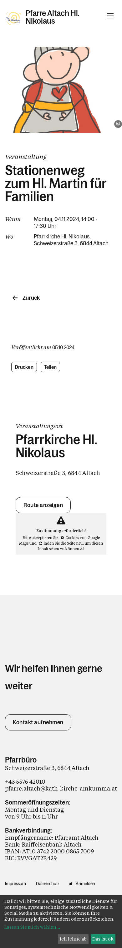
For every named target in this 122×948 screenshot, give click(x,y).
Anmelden (85, 883)
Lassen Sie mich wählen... (32, 927)
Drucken (24, 367)
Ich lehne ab (73, 939)
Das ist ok (103, 939)
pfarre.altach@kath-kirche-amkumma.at (61, 788)
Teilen (50, 367)
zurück (31, 298)
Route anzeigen (43, 505)
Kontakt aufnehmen (38, 722)
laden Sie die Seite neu (63, 543)
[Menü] (110, 15)
